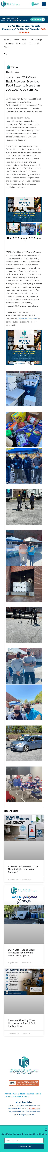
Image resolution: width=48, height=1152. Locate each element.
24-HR (15, 1097)
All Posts (7, 39)
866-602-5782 (34, 1109)
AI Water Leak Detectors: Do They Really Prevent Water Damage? (23, 869)
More (6, 47)
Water (16, 39)
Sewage (39, 39)
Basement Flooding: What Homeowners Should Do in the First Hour (22, 1023)
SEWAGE (30, 1094)
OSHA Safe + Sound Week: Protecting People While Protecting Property (21, 952)
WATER (16, 1094)
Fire (31, 39)
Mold (24, 39)
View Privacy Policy (24, 1102)
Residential (21, 43)
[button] (5, 54)
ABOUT (8, 1094)
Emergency (8, 43)
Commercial (34, 43)
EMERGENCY (23, 1097)
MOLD (22, 1094)
